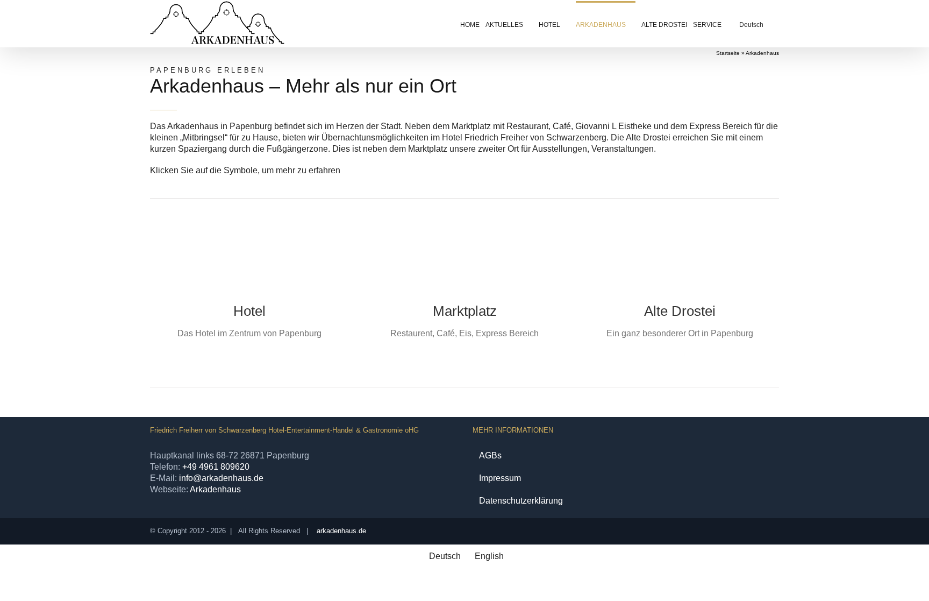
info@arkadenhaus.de (221, 478)
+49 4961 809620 (215, 466)
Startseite (728, 53)
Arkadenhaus (215, 489)
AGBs (490, 455)
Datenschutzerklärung (521, 500)
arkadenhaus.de (341, 531)
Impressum (500, 478)
